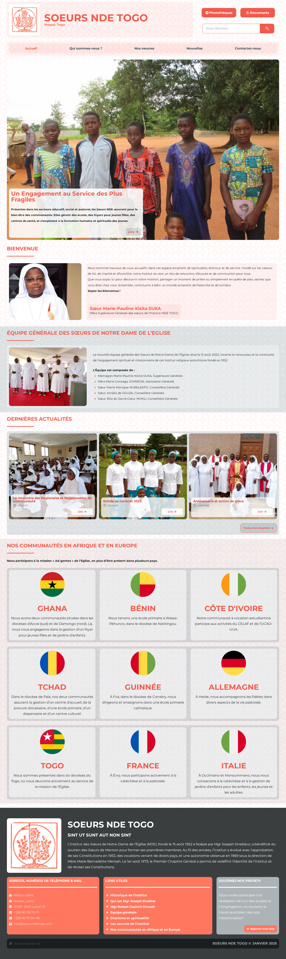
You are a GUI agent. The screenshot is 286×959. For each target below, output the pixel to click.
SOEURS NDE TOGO (96, 18)
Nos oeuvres (144, 48)
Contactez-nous (248, 48)
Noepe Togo (54, 25)
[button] (11, 473)
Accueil (31, 48)
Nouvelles (195, 48)
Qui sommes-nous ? (86, 48)
